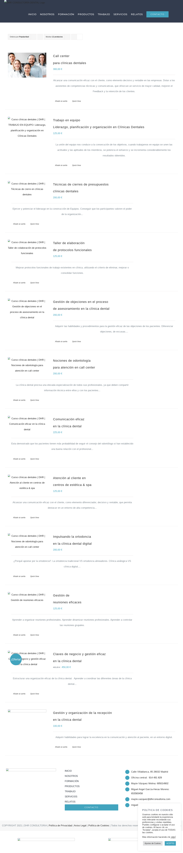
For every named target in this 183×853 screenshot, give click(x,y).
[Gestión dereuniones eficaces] (27, 597)
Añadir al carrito (61, 101)
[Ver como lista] (79, 37)
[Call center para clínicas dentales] (27, 65)
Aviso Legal (80, 825)
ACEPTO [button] (170, 843)
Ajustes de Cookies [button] (153, 843)
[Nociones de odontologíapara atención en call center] (27, 365)
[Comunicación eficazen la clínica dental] (27, 424)
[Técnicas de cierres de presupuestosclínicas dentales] (27, 189)
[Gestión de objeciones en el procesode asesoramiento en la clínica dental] (27, 309)
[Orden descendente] (40, 37)
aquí (173, 837)
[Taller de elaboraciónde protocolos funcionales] (27, 248)
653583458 (137, 793)
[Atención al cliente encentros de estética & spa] (27, 483)
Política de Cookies (98, 825)
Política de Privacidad (60, 825)
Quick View (76, 101)
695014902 (162, 783)
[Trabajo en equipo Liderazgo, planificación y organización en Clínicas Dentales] (27, 128)
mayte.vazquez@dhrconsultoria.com (150, 799)
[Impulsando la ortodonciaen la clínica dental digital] (27, 541)
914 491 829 (155, 777)
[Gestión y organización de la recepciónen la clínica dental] (27, 721)
